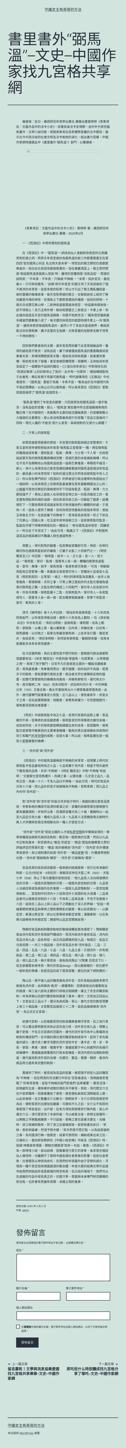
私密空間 (76, 832)
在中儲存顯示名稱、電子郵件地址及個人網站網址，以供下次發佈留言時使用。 (64, 1329)
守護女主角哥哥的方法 (63, 9)
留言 (20, 1250)
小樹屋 (20, 489)
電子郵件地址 (75, 1288)
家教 (25, 741)
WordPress (26, 1433)
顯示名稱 (22, 1288)
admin (25, 1210)
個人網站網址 (24, 1307)
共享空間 (38, 735)
